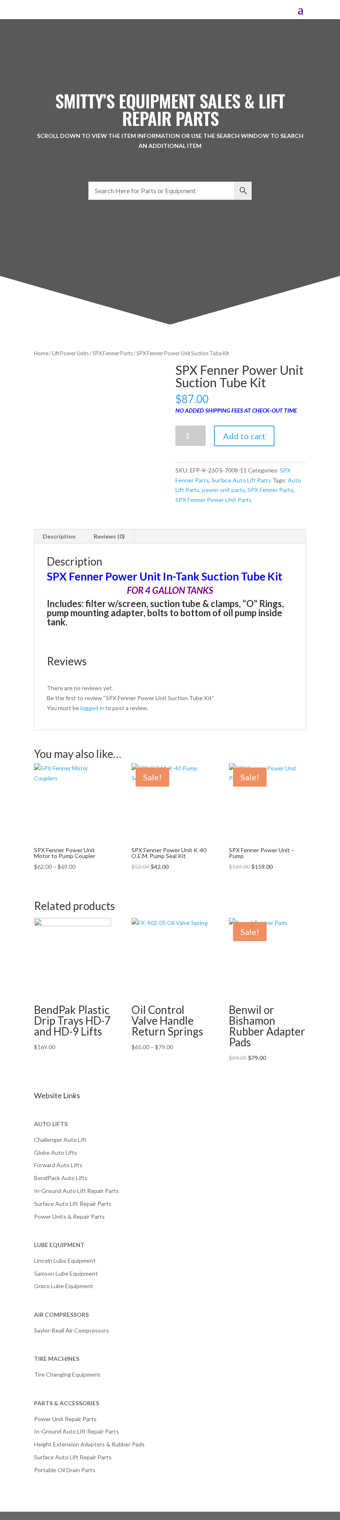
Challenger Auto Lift (60, 1139)
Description (59, 536)
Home (41, 353)
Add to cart (244, 436)
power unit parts (223, 489)
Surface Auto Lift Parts (241, 480)
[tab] (59, 536)
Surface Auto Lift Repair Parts (73, 1203)
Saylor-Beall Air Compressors (71, 1330)
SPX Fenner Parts (112, 353)
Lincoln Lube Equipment (65, 1260)
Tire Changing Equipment (67, 1374)
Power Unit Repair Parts (65, 1418)
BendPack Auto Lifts (60, 1177)
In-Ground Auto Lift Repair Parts (76, 1190)
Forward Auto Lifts (58, 1164)
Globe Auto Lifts (55, 1152)
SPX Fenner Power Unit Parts (213, 499)
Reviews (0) (109, 536)
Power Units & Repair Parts (69, 1216)
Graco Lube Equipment (63, 1285)
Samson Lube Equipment (66, 1273)
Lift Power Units (70, 353)
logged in (92, 707)
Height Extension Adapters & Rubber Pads (89, 1444)
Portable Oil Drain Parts (64, 1469)
